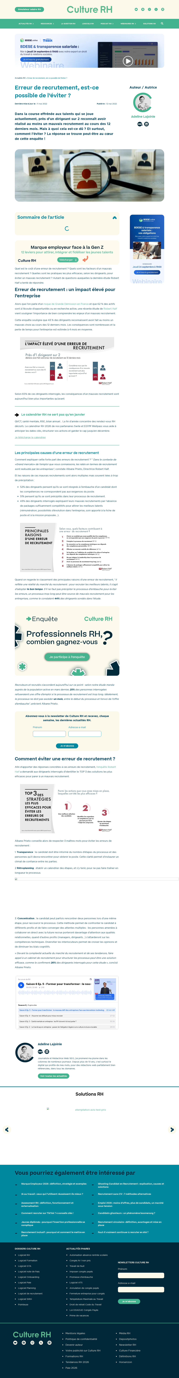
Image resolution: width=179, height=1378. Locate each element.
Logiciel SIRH (25, 1299)
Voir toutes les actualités (53, 1076)
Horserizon (125, 1362)
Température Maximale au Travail (86, 1299)
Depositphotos (128, 1339)
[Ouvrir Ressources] (53, 24)
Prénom (37, 727)
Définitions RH (127, 1356)
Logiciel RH (24, 1255)
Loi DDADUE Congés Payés (84, 1310)
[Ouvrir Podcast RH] (113, 24)
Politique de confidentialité (81, 1339)
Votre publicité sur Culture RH (83, 1350)
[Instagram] (149, 9)
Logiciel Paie (24, 1282)
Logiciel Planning (27, 1288)
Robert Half (110, 308)
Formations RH (74, 1356)
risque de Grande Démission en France (66, 303)
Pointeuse (23, 1304)
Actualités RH (20, 78)
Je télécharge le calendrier (30, 437)
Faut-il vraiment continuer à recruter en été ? (123, 1232)
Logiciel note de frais (29, 1271)
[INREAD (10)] (67, 674)
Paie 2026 (71, 1367)
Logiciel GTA (24, 1266)
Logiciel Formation (27, 1260)
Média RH (124, 1333)
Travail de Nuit (77, 1266)
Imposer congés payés (81, 1271)
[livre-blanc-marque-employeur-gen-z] (67, 263)
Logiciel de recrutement (30, 1293)
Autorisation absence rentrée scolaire (89, 1255)
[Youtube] (136, 9)
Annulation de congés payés (84, 1288)
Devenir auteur (74, 1344)
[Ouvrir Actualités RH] (33, 24)
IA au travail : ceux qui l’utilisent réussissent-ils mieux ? (52, 1194)
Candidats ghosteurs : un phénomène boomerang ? (127, 1213)
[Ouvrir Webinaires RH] (135, 24)
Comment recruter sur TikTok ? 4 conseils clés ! (47, 1213)
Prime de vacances (79, 1315)
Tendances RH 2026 (77, 1362)
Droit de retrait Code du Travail (85, 1304)
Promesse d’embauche (81, 1277)
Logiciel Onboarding (28, 1277)
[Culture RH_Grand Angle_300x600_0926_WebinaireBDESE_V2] (147, 282)
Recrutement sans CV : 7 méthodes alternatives (124, 1194)
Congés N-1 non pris (80, 1260)
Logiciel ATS (76, 1282)
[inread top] (97, 879)
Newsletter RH (127, 1344)
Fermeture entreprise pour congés (87, 1293)
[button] (162, 23)
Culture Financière (129, 1350)
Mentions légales (75, 1333)
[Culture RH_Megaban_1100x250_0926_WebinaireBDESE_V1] (89, 66)
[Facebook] (142, 9)
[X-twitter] (156, 9)
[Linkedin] (162, 9)
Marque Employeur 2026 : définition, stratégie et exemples (53, 1184)
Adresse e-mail (77, 727)
